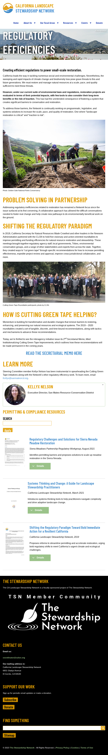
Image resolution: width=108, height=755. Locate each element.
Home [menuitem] (16, 22)
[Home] (9, 8)
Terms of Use (87, 748)
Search (7, 418)
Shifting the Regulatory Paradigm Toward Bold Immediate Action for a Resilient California (65, 529)
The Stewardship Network (22, 748)
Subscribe (10, 700)
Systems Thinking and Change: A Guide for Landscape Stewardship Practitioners (61, 485)
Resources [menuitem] (67, 24)
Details (40, 466)
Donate (8, 707)
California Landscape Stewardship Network (35, 8)
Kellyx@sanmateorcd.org (15, 378)
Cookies (75, 748)
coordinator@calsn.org (14, 657)
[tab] (54, 394)
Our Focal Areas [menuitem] (46, 24)
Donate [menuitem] (99, 22)
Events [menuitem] (83, 24)
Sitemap (9, 735)
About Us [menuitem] (26, 24)
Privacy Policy (62, 748)
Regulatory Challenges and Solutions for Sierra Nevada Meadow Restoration (63, 441)
